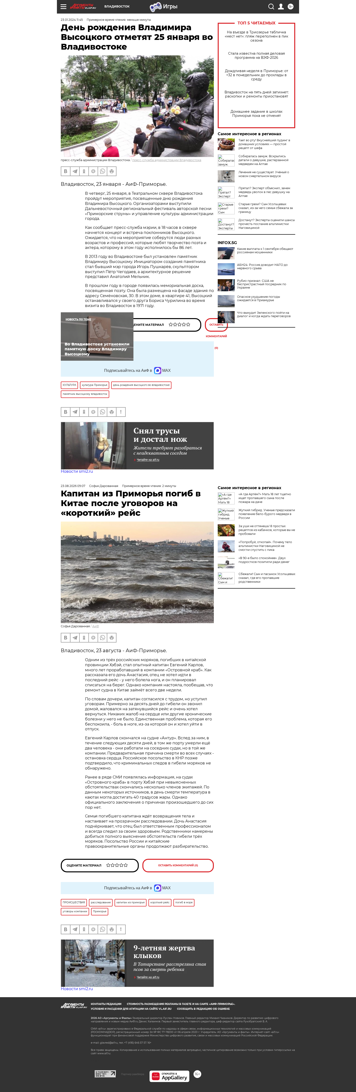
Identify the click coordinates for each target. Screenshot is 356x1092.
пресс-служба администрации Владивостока (166, 160)
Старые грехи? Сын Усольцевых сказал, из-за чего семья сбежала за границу (266, 208)
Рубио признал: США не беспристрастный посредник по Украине (261, 284)
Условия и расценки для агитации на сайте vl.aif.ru (131, 1008)
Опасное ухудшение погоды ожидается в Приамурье (258, 298)
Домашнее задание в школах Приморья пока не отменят (256, 114)
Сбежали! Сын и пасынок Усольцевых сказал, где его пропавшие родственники (267, 577)
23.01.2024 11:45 (72, 20)
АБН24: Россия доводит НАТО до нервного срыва (262, 266)
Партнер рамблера (132, 1074)
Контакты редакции (106, 1004)
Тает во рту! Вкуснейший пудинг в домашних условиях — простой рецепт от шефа (264, 144)
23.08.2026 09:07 (73, 486)
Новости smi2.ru (77, 471)
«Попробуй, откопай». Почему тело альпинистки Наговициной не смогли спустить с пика (265, 546)
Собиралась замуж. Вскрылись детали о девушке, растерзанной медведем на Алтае (263, 160)
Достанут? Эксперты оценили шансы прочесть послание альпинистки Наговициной (267, 224)
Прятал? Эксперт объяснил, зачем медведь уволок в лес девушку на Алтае (264, 192)
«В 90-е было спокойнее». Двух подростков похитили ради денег (264, 560)
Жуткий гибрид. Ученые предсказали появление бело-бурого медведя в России (267, 514)
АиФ (95, 626)
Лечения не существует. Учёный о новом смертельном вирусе (264, 174)
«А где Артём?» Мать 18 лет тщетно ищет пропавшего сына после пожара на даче (265, 498)
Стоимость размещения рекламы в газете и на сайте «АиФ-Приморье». (181, 1004)
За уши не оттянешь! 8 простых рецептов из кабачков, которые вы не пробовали (267, 530)
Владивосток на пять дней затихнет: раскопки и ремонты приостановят (256, 94)
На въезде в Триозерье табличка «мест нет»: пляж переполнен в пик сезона (256, 36)
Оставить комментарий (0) (216, 327)
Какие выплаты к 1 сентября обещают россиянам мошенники (265, 250)
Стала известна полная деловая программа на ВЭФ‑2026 (256, 56)
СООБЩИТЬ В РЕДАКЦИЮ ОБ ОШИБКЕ (203, 1008)
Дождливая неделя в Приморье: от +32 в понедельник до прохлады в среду (256, 75)
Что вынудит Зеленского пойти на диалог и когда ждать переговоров (264, 314)
